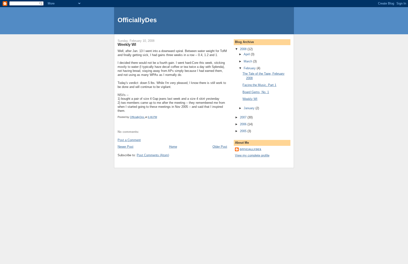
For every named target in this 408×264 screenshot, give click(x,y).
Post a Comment (129, 140)
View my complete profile (252, 155)
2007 (243, 117)
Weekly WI (249, 99)
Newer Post (125, 146)
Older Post (219, 146)
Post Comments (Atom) (153, 155)
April (247, 54)
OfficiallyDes (137, 20)
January (249, 108)
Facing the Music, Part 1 (259, 85)
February (250, 68)
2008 (243, 49)
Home (173, 146)
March (248, 61)
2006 (243, 124)
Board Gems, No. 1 (255, 92)
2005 (243, 131)
